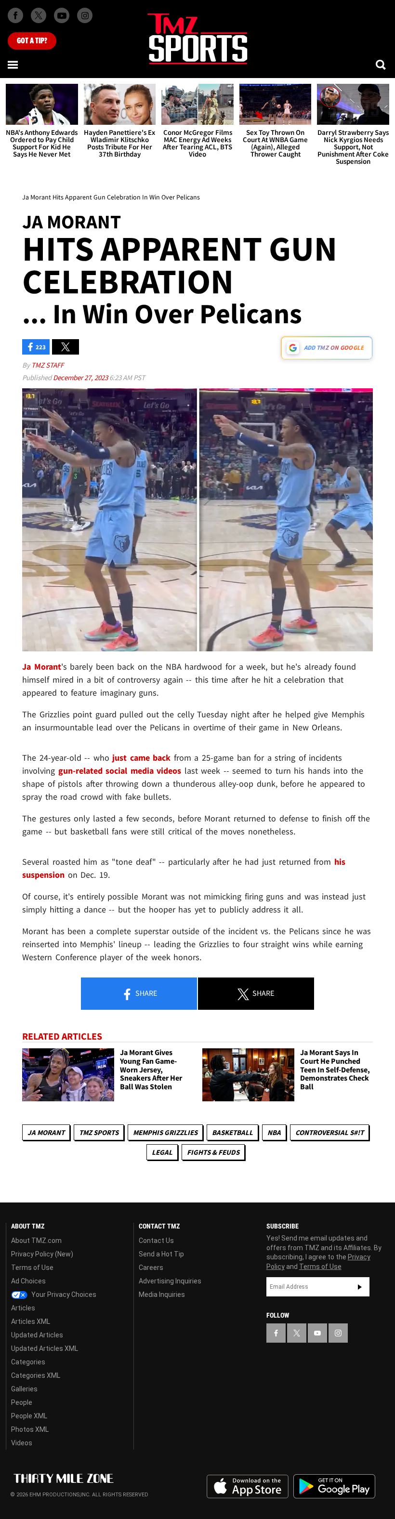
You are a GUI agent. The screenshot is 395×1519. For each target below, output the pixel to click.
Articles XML (30, 1321)
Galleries (24, 1389)
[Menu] (13, 64)
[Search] (381, 64)
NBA (274, 1132)
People (21, 1402)
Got (32, 41)
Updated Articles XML (44, 1348)
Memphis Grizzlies (165, 1132)
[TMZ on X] (38, 15)
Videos (21, 1443)
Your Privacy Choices (63, 1294)
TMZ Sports (98, 1132)
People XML (29, 1416)
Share (145, 993)
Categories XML (35, 1375)
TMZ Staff (47, 365)
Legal (162, 1152)
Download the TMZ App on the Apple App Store (248, 1487)
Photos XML (30, 1429)
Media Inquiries (162, 1294)
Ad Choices (28, 1281)
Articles (23, 1308)
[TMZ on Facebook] (15, 15)
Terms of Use (32, 1267)
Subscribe (359, 1286)
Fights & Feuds (213, 1152)
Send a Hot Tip (161, 1254)
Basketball (232, 1132)
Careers (151, 1267)
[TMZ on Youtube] (61, 15)
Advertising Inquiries (170, 1281)
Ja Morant (46, 1132)
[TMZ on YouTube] (317, 1333)
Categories (28, 1362)
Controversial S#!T (329, 1132)
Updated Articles (37, 1335)
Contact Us (156, 1240)
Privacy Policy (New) (42, 1254)
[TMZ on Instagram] (84, 15)
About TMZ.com (36, 1240)
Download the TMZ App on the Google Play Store (334, 1486)
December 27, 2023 (81, 377)
